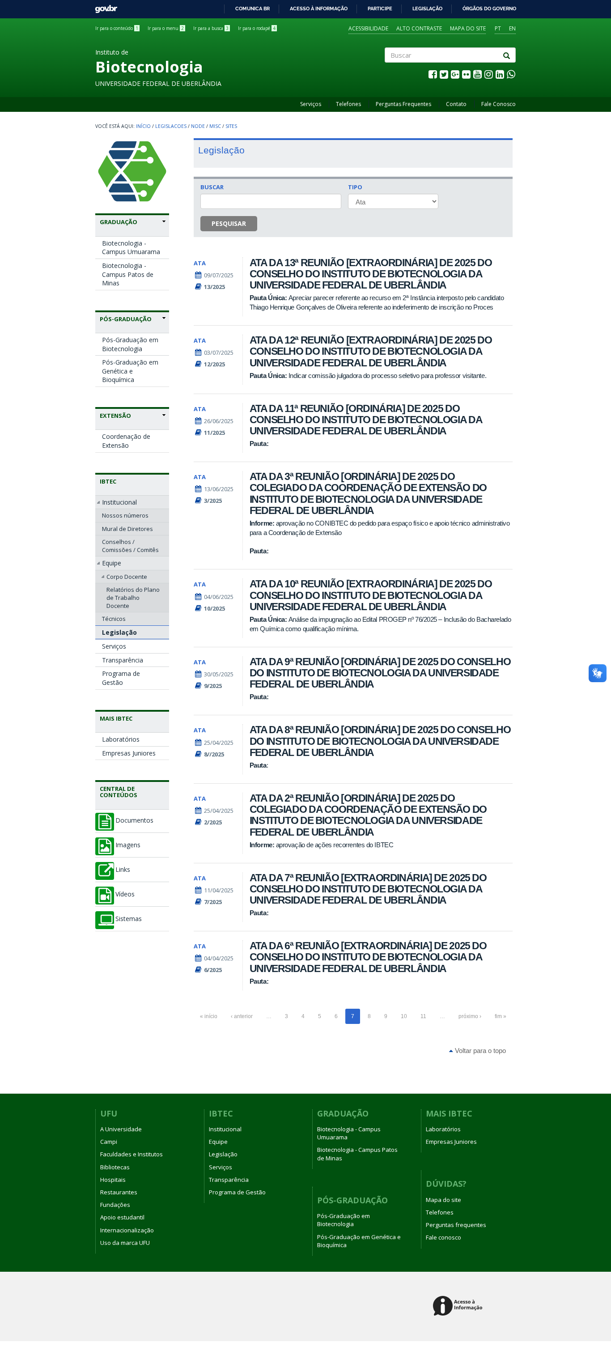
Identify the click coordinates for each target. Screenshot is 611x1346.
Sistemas (128, 919)
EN (512, 28)
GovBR (103, 6)
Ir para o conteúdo (116, 28)
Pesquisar (229, 223)
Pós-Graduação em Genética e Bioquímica (130, 371)
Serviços (310, 104)
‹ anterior (242, 1016)
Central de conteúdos (118, 792)
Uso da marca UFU (125, 1243)
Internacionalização (127, 1230)
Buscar (212, 187)
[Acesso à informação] (459, 1306)
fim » (500, 1016)
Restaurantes (118, 1192)
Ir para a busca (211, 28)
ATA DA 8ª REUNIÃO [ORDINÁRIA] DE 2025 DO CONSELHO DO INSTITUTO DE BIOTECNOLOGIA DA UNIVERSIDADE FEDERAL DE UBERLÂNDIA (380, 741)
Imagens (127, 845)
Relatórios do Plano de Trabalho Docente (133, 598)
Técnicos (114, 619)
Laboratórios (121, 739)
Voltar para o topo (479, 1050)
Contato (456, 104)
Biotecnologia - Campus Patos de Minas (127, 274)
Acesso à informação (319, 8)
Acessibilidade (368, 28)
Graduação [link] (118, 222)
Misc (215, 126)
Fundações (115, 1205)
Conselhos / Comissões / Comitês (130, 546)
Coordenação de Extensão (126, 441)
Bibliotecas (115, 1167)
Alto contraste (419, 28)
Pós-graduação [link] (126, 319)
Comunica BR (252, 8)
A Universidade (121, 1129)
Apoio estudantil (122, 1217)
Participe (380, 8)
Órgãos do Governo (489, 8)
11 (423, 1016)
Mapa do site (468, 28)
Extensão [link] (115, 415)
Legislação (427, 8)
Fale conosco (443, 1237)
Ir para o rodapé (257, 28)
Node (198, 126)
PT (498, 28)
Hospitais (113, 1180)
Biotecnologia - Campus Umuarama (131, 247)
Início (143, 126)
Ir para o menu (166, 28)
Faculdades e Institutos (131, 1154)
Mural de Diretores (127, 529)
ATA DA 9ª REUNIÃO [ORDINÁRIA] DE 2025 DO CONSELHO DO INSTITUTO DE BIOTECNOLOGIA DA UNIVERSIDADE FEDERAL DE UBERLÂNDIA (380, 673)
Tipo (355, 187)
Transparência (122, 660)
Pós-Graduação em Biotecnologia (130, 344)
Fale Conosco (498, 104)
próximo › (469, 1016)
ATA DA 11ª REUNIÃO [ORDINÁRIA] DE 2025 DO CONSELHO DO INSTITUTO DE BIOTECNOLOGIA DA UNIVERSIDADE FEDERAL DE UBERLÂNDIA (366, 420)
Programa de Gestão (121, 678)
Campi (108, 1142)
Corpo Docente (126, 577)
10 (404, 1016)
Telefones (348, 104)
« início (208, 1016)
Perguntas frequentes (456, 1225)
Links (122, 869)
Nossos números (125, 515)
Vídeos (125, 894)
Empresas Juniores (129, 753)
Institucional (119, 502)
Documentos (134, 820)
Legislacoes (171, 126)
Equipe (111, 563)
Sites (231, 126)
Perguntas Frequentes (403, 104)
